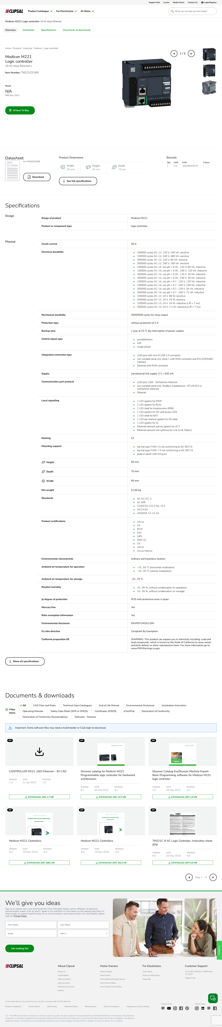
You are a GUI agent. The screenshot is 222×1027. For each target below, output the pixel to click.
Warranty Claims (71, 1006)
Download (38, 177)
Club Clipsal (147, 971)
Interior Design (106, 971)
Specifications (48, 30)
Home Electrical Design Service (112, 979)
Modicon (38, 48)
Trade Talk (147, 979)
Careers (61, 990)
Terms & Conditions (111, 1006)
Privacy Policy (20, 916)
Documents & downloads (77, 30)
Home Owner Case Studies (111, 986)
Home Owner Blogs (108, 983)
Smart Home (105, 975)
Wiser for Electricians (151, 975)
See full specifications (79, 181)
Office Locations (64, 979)
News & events (64, 983)
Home (8, 48)
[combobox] (83, 933)
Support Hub (190, 978)
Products (17, 48)
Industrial (27, 48)
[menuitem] (40, 11)
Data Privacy (52, 1006)
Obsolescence (90, 1006)
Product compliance (13, 1006)
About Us (62, 971)
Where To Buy (21, 110)
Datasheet (28, 30)
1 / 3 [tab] (182, 53)
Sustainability (63, 975)
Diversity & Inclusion (66, 986)
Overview (10, 30)
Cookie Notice (34, 1006)
